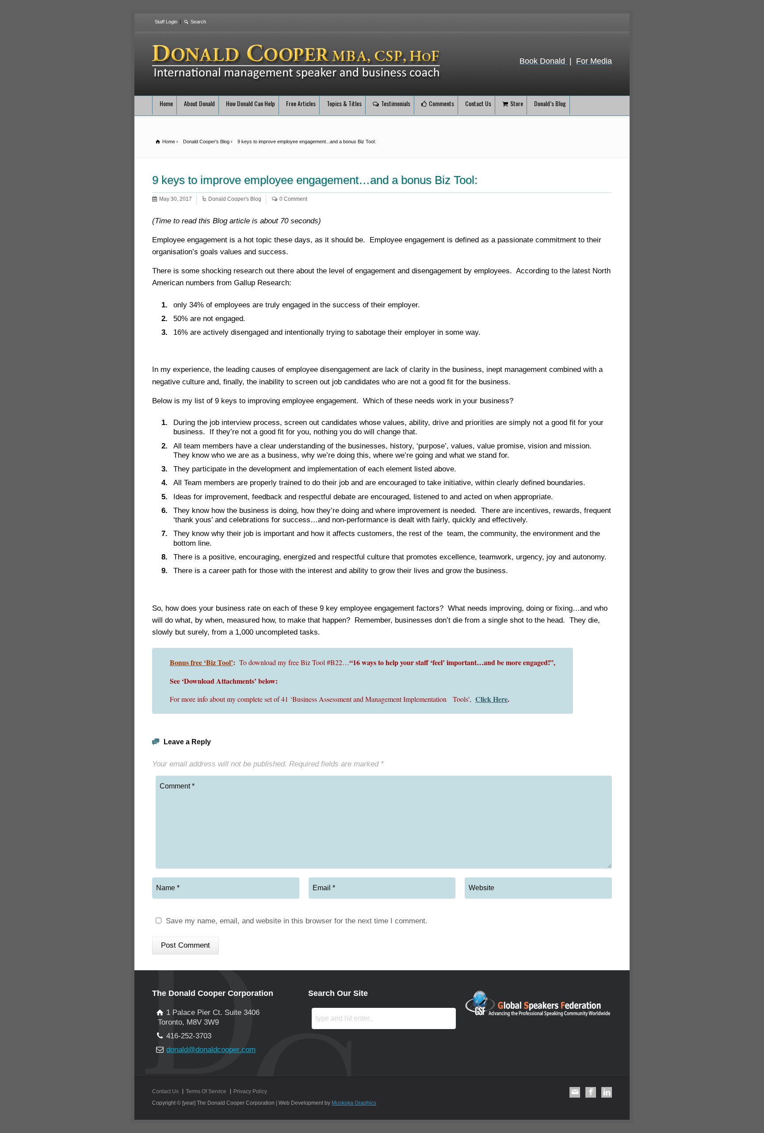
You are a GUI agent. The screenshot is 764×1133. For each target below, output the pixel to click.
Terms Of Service (206, 1091)
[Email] (574, 1092)
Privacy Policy (250, 1091)
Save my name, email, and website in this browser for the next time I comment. (297, 921)
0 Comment (293, 199)
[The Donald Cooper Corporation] (297, 80)
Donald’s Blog (550, 103)
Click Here (491, 699)
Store (516, 103)
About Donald (199, 103)
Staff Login (166, 21)
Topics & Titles (344, 103)
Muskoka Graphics (354, 1103)
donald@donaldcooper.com (211, 1049)
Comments (441, 103)
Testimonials (395, 103)
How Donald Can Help (250, 103)
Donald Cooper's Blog (234, 199)
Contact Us (478, 103)
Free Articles (301, 103)
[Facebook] (590, 1092)
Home (166, 103)
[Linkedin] (606, 1092)
